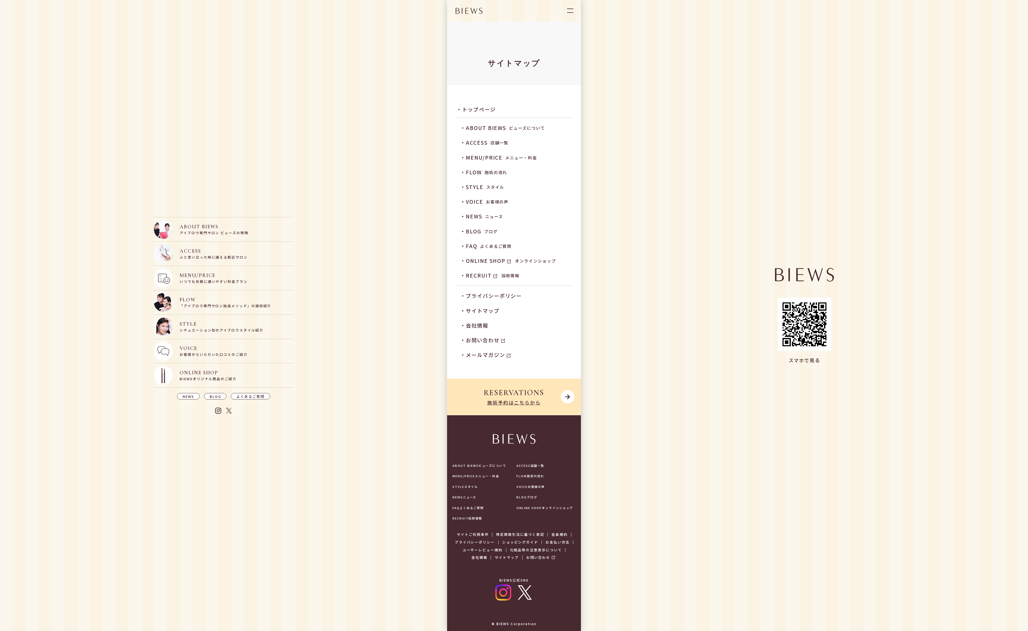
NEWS (188, 396)
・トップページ (476, 109)
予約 (559, 609)
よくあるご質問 (250, 396)
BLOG (215, 396)
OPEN (570, 10)
